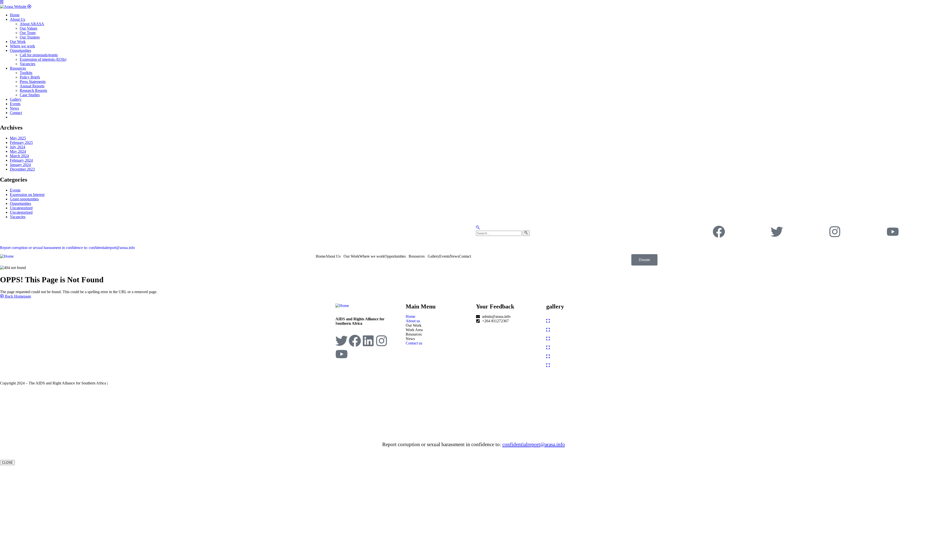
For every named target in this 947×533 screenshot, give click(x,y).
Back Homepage (17, 296)
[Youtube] (893, 232)
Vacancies (17, 217)
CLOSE (7, 462)
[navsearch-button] (478, 228)
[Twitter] (777, 232)
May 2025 (18, 138)
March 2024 (19, 156)
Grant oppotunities (24, 199)
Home (320, 256)
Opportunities (20, 203)
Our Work (351, 256)
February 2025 (21, 142)
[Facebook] (719, 232)
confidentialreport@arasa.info (533, 444)
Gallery (433, 256)
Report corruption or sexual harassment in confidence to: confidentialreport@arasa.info (67, 248)
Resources (417, 256)
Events (15, 190)
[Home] (7, 256)
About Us (333, 256)
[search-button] (526, 233)
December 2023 (22, 169)
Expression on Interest (27, 194)
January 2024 (20, 165)
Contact (465, 256)
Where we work (371, 256)
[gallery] (548, 321)
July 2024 (17, 147)
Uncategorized (21, 208)
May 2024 (18, 151)
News (454, 256)
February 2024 (21, 160)
